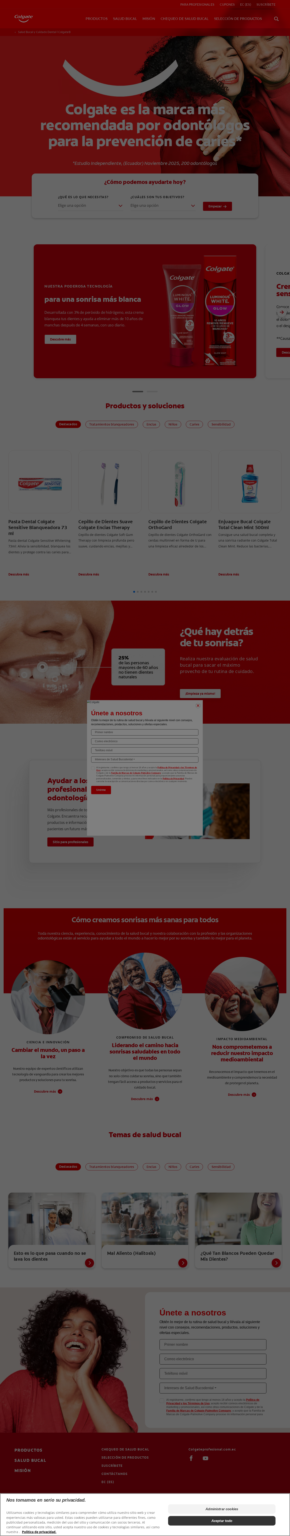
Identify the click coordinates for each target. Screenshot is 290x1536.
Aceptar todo (221, 1521)
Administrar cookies (221, 1509)
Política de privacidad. (39, 1531)
